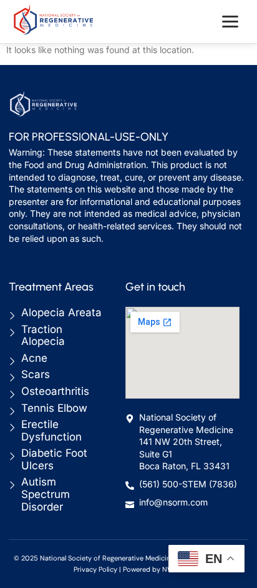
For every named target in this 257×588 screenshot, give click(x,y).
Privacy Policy (95, 569)
